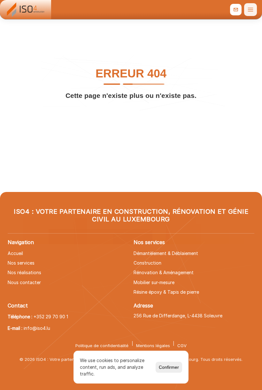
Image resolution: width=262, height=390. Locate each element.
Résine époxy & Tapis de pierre (166, 292)
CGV (182, 345)
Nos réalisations (24, 272)
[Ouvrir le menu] (250, 9)
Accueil (15, 253)
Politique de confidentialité (101, 345)
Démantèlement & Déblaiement (166, 253)
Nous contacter (24, 282)
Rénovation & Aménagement (164, 272)
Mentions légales (153, 345)
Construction (147, 263)
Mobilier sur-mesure (154, 282)
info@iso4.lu (37, 328)
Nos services (21, 263)
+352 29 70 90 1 (51, 316)
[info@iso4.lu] (236, 9)
